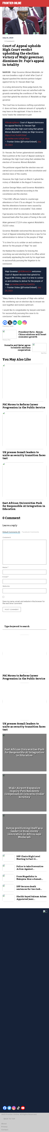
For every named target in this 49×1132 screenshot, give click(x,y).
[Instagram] (24, 322)
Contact (4, 1130)
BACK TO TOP (9, 1119)
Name (5, 567)
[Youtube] (23, 1108)
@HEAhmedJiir (24, 271)
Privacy (4, 1127)
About (4, 1124)
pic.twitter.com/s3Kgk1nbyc (17, 138)
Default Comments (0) (11, 532)
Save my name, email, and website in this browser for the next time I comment (24, 602)
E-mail (6, 577)
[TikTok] (18, 1108)
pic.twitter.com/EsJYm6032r (22, 284)
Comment (7, 537)
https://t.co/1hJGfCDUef (16, 135)
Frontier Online (12, 3)
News (11, 326)
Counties (6, 326)
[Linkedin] (15, 322)
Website (6, 586)
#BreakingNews (12, 122)
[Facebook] (5, 322)
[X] (10, 322)
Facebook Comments (30, 532)
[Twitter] (9, 1108)
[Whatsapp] (19, 322)
